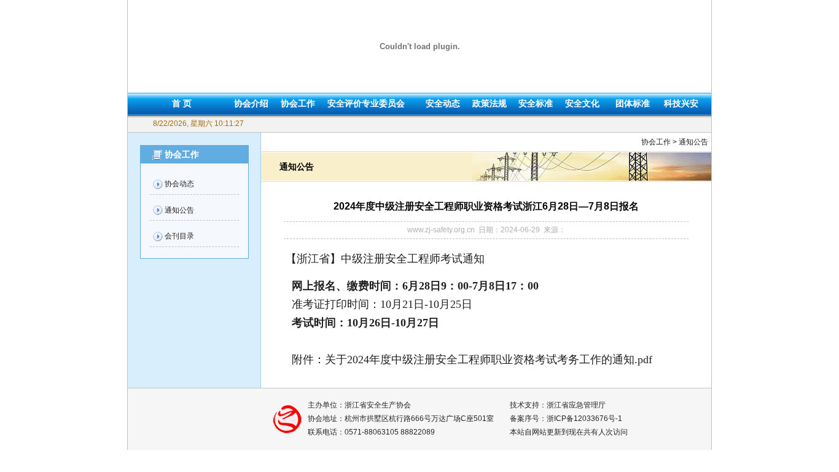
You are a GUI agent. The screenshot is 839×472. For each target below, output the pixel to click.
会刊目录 (179, 236)
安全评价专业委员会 (366, 103)
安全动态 (443, 103)
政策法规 (489, 103)
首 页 (182, 103)
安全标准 (535, 103)
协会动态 (179, 183)
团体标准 (632, 103)
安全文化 (582, 103)
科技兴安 (681, 103)
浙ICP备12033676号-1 (584, 418)
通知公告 (179, 210)
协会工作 (298, 103)
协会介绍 (251, 103)
